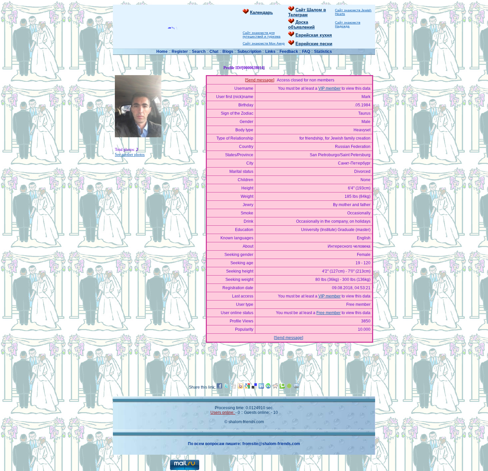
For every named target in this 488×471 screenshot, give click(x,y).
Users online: (222, 412)
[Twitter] (226, 387)
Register (180, 51)
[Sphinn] (289, 387)
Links (271, 51)
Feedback (289, 51)
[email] (296, 387)
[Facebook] (219, 387)
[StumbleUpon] (268, 387)
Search (199, 51)
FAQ (306, 51)
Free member (328, 312)
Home (162, 51)
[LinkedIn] (261, 387)
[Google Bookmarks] (247, 387)
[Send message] (259, 80)
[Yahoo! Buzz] (240, 387)
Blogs (227, 51)
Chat (214, 51)
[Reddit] (275, 387)
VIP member (329, 88)
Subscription (249, 51)
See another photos (130, 154)
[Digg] (233, 387)
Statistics (323, 51)
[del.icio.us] (254, 387)
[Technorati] (282, 387)
